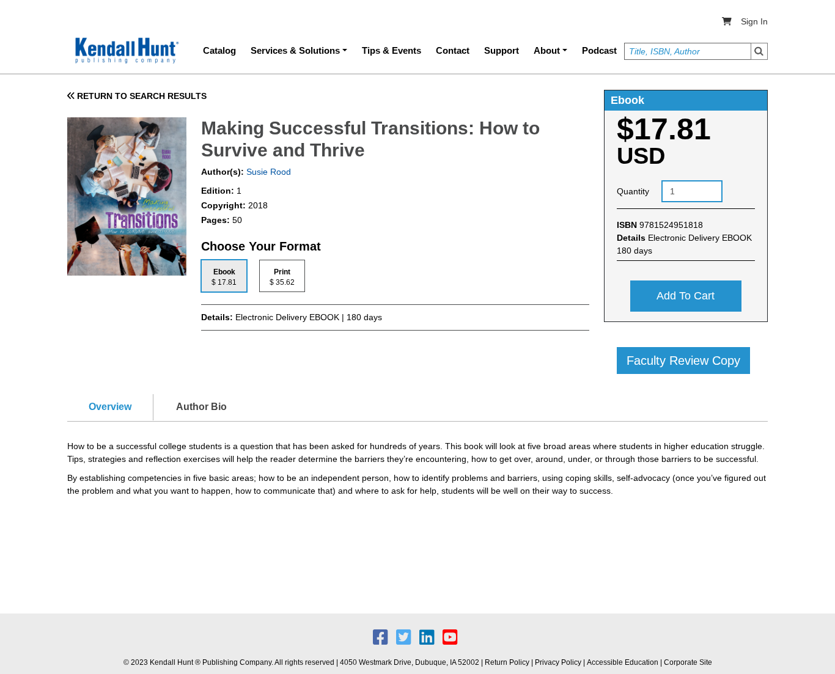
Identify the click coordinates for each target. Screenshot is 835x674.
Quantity (633, 191)
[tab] (224, 276)
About (547, 50)
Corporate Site (688, 662)
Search (759, 51)
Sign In (754, 21)
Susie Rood (267, 172)
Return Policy (507, 662)
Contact (452, 50)
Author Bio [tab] (201, 406)
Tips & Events (391, 50)
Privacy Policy (558, 662)
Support (501, 50)
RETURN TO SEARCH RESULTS (141, 96)
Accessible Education (622, 662)
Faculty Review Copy (683, 360)
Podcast (599, 50)
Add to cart (686, 296)
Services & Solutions (295, 50)
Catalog (219, 50)
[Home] (126, 50)
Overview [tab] (110, 406)
